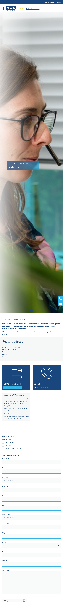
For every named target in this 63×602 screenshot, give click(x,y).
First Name (6, 458)
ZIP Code (5, 523)
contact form (23, 332)
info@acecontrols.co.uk (13, 388)
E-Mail (4, 551)
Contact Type (6, 440)
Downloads (51, 2)
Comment (5, 570)
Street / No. (6, 514)
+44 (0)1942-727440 (43, 387)
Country (5, 542)
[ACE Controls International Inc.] (11, 8)
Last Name (6, 468)
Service (45, 2)
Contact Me (8, 445)
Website (5, 561)
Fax (3, 505)
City (3, 533)
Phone (4, 496)
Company (9, 319)
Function (5, 486)
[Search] (39, 8)
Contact (58, 2)
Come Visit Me (9, 442)
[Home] (3, 319)
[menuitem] (21, 8)
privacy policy (22, 434)
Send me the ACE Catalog (13, 448)
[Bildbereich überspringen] (31, 309)
